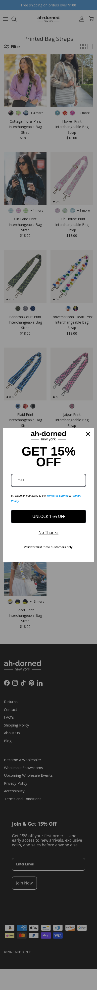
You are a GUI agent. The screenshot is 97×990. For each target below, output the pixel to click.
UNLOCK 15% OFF (48, 516)
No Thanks (48, 532)
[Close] (88, 434)
